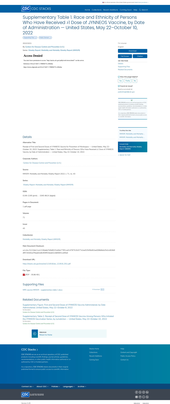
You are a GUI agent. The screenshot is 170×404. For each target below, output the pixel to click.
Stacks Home (94, 349)
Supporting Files (124, 66)
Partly (128, 81)
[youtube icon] (136, 396)
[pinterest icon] (140, 396)
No (135, 81)
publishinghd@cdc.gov (126, 92)
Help (135, 10)
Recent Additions (110, 10)
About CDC (42, 386)
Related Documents (125, 69)
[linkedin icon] (147, 392)
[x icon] (140, 392)
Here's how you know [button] (141, 2)
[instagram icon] (143, 392)
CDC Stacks (28, 349)
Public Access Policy (128, 356)
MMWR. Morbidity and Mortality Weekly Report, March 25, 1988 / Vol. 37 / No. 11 (133, 134)
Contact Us (124, 360)
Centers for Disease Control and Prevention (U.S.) (44, 47)
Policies (55, 386)
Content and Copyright (129, 352)
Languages (68, 386)
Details (120, 63)
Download (97, 289)
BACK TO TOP (125, 155)
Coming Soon (126, 10)
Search (145, 10)
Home (87, 10)
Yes (120, 81)
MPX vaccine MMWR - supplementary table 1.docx (42, 290)
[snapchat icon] (143, 396)
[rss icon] (147, 396)
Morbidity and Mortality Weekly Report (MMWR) (41, 239)
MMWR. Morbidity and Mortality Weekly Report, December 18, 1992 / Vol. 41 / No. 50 (133, 137)
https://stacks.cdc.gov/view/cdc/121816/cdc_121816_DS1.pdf (47, 264)
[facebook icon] (136, 392)
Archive (81, 386)
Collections (96, 10)
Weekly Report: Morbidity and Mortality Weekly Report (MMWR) (54, 50)
